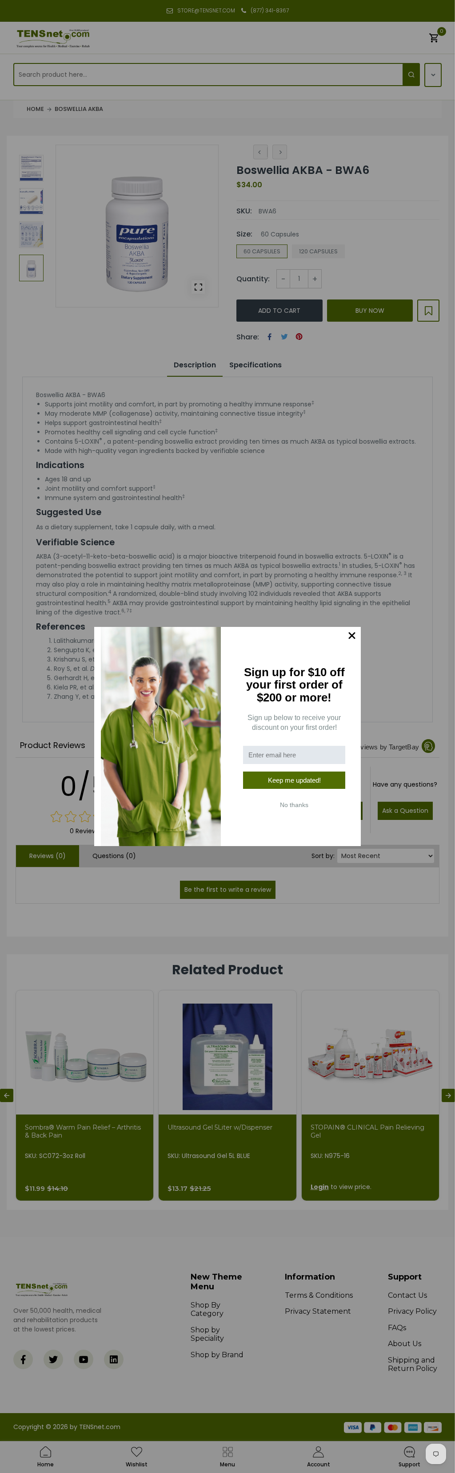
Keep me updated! (294, 780)
